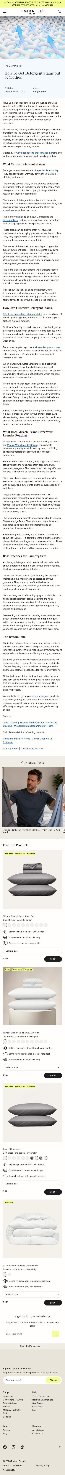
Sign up (53, 1380)
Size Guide (37, 1403)
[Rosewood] (41, 925)
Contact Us (37, 1433)
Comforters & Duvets (13, 1399)
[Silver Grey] (18, 925)
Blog (5, 1433)
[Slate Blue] (27, 925)
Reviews (7, 1430)
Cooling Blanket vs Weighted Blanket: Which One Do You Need (31, 831)
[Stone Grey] (5, 925)
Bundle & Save (10, 1403)
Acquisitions (38, 1430)
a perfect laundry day (47, 170)
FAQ (34, 1410)
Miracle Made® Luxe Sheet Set (18, 916)
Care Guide (37, 1406)
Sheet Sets (8, 1396)
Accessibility (9, 1470)
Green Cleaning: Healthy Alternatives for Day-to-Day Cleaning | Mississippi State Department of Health (30, 724)
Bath (5, 1413)
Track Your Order (40, 1396)
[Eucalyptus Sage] (36, 925)
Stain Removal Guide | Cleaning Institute (23, 732)
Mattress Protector (12, 1410)
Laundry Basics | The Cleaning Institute (23, 748)
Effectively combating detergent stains (22, 314)
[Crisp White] (9, 925)
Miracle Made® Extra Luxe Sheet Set (21, 1032)
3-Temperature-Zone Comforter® (20, 1265)
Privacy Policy (42, 1465)
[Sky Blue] (23, 925)
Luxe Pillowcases (11, 1149)
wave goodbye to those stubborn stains (36, 152)
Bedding (7, 1416)
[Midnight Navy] (32, 925)
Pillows (6, 1406)
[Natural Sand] (14, 925)
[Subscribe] (55, 1334)
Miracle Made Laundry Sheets (22, 444)
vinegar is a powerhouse (47, 347)
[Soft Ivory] (45, 925)
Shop (53, 959)
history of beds (10, 220)
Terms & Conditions (12, 1465)
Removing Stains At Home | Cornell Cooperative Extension (27, 740)
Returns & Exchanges (42, 1399)
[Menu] (5, 12)
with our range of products (45, 696)
